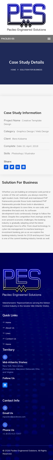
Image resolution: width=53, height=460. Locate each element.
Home (13, 70)
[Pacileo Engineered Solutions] (26, 17)
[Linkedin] (5, 385)
